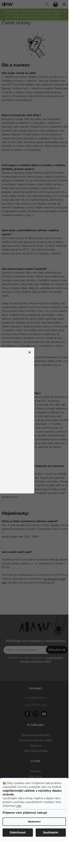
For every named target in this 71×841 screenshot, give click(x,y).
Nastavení (34, 821)
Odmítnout (18, 832)
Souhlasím (50, 832)
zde (18, 805)
